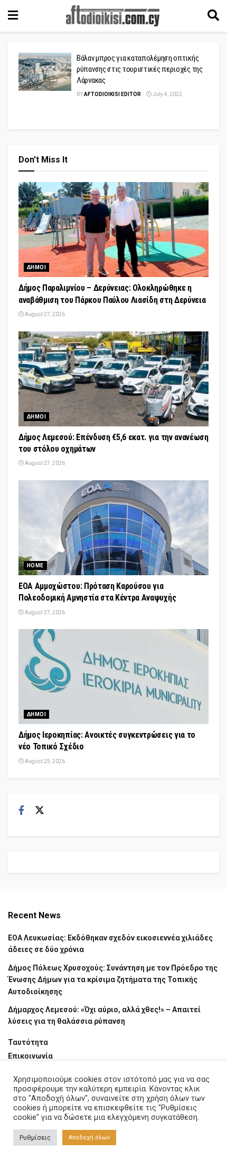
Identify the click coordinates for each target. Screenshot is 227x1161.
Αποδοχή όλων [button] (89, 1137)
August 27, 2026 (44, 314)
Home (35, 565)
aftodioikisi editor (112, 94)
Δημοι (36, 267)
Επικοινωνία (30, 1056)
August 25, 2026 (44, 761)
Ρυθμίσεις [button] (35, 1137)
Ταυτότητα (28, 1042)
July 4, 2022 (167, 94)
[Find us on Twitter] (39, 810)
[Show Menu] (13, 16)
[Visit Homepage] (113, 15)
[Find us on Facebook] (21, 810)
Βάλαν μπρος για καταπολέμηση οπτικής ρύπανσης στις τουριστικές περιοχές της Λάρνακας (140, 69)
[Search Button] (213, 16)
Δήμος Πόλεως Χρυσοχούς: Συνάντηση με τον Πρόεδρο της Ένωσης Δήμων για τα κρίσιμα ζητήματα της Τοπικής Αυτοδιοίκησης (112, 980)
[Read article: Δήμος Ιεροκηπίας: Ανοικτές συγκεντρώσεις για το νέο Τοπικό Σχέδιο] (113, 676)
